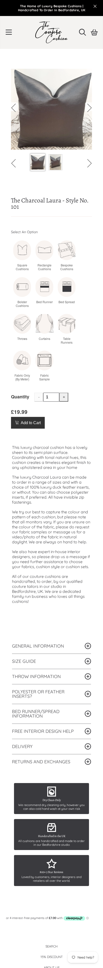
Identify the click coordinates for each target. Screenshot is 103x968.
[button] (8, 32)
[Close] (95, 6)
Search (52, 946)
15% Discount (51, 957)
